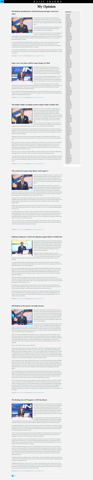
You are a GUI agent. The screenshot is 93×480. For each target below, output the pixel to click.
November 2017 (69, 131)
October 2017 (68, 132)
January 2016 (68, 156)
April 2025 (68, 31)
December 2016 (69, 143)
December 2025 (69, 22)
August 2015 (68, 162)
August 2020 (68, 95)
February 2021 (68, 88)
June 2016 (68, 150)
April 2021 (68, 85)
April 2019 (68, 113)
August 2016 (68, 148)
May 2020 (68, 98)
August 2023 (68, 54)
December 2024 (69, 35)
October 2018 (68, 120)
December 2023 (69, 49)
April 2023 (68, 58)
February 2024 (68, 47)
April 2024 (68, 45)
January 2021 (68, 89)
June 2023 (68, 56)
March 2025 (68, 32)
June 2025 (68, 29)
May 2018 (68, 124)
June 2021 (68, 83)
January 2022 (68, 75)
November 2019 (69, 105)
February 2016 (68, 155)
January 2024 (68, 48)
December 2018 (69, 117)
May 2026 (68, 17)
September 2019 (69, 107)
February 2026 (68, 20)
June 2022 (68, 70)
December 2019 (69, 104)
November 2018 (69, 118)
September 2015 (69, 160)
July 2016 (68, 149)
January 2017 (68, 142)
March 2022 (68, 73)
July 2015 (68, 163)
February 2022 (68, 74)
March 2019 (68, 114)
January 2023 (68, 62)
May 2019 (68, 112)
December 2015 (69, 157)
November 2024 (69, 37)
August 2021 (68, 81)
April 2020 (68, 99)
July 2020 (68, 96)
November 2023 (69, 50)
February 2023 (68, 60)
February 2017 (68, 141)
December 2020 (69, 90)
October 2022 (68, 65)
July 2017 (68, 135)
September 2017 (69, 133)
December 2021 (69, 76)
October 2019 (68, 106)
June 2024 (68, 42)
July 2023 (68, 55)
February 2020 (68, 101)
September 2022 (69, 66)
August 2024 (68, 40)
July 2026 (68, 15)
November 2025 (69, 23)
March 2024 (68, 46)
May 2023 (68, 57)
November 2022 (69, 64)
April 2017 (68, 139)
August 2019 (68, 108)
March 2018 (68, 126)
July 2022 (68, 68)
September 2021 (69, 80)
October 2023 (68, 51)
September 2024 (69, 39)
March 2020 (68, 100)
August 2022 (68, 67)
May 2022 (68, 71)
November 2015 (69, 158)
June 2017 (68, 137)
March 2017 (68, 140)
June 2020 (68, 97)
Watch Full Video (20, 55)
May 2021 (68, 84)
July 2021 (68, 82)
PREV (15, 475)
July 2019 (68, 109)
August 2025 (68, 26)
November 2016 (69, 145)
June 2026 (68, 16)
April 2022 (68, 72)
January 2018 (68, 129)
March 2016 (68, 154)
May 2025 (68, 30)
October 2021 (68, 79)
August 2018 (68, 122)
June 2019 (68, 110)
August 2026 (68, 14)
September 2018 (69, 121)
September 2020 (69, 93)
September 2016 (69, 147)
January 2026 (68, 21)
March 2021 (68, 87)
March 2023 (68, 59)
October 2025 (68, 24)
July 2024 (68, 41)
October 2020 (68, 92)
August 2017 (68, 134)
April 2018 (68, 125)
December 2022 (69, 63)
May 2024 (68, 43)
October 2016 (68, 146)
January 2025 (68, 34)
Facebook (42, 55)
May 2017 (68, 138)
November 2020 (69, 91)
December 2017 (69, 130)
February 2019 (68, 115)
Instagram (37, 55)
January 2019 (68, 116)
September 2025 (69, 25)
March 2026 (68, 18)
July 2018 (68, 123)
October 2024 (68, 38)
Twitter (33, 55)
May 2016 (68, 151)
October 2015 (68, 159)
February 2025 (68, 33)
